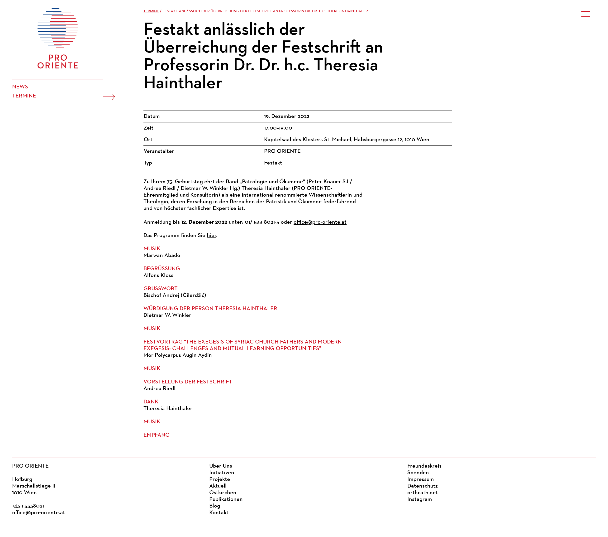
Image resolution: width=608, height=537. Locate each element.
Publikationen (226, 499)
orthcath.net (422, 493)
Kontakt (218, 513)
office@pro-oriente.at (320, 222)
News (20, 87)
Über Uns (220, 466)
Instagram (419, 499)
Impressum (420, 479)
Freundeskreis (424, 466)
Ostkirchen (222, 493)
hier (211, 235)
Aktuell (218, 486)
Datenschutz (422, 486)
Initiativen (221, 473)
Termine (24, 96)
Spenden (418, 473)
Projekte (219, 479)
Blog (214, 506)
